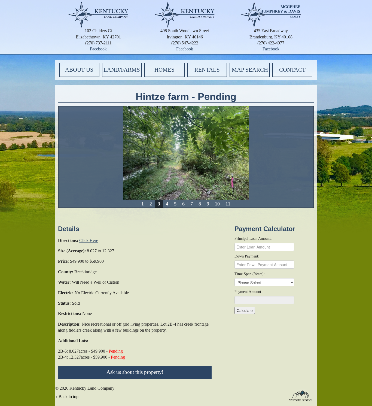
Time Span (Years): (249, 274)
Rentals (207, 69)
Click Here (88, 240)
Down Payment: (246, 256)
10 (217, 204)
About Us (79, 69)
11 (227, 204)
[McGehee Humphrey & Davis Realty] (271, 14)
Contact (292, 69)
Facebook (98, 49)
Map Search (250, 69)
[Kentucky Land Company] (98, 14)
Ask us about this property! (134, 372)
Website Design (300, 400)
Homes (164, 69)
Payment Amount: (248, 292)
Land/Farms (121, 69)
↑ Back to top (66, 396)
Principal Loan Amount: (253, 239)
